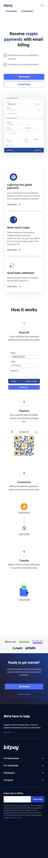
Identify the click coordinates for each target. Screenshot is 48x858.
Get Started (24, 76)
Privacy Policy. (16, 818)
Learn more (12, 204)
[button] (8, 5)
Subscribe (37, 799)
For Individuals (11, 11)
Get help (7, 732)
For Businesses (27, 11)
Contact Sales (24, 84)
